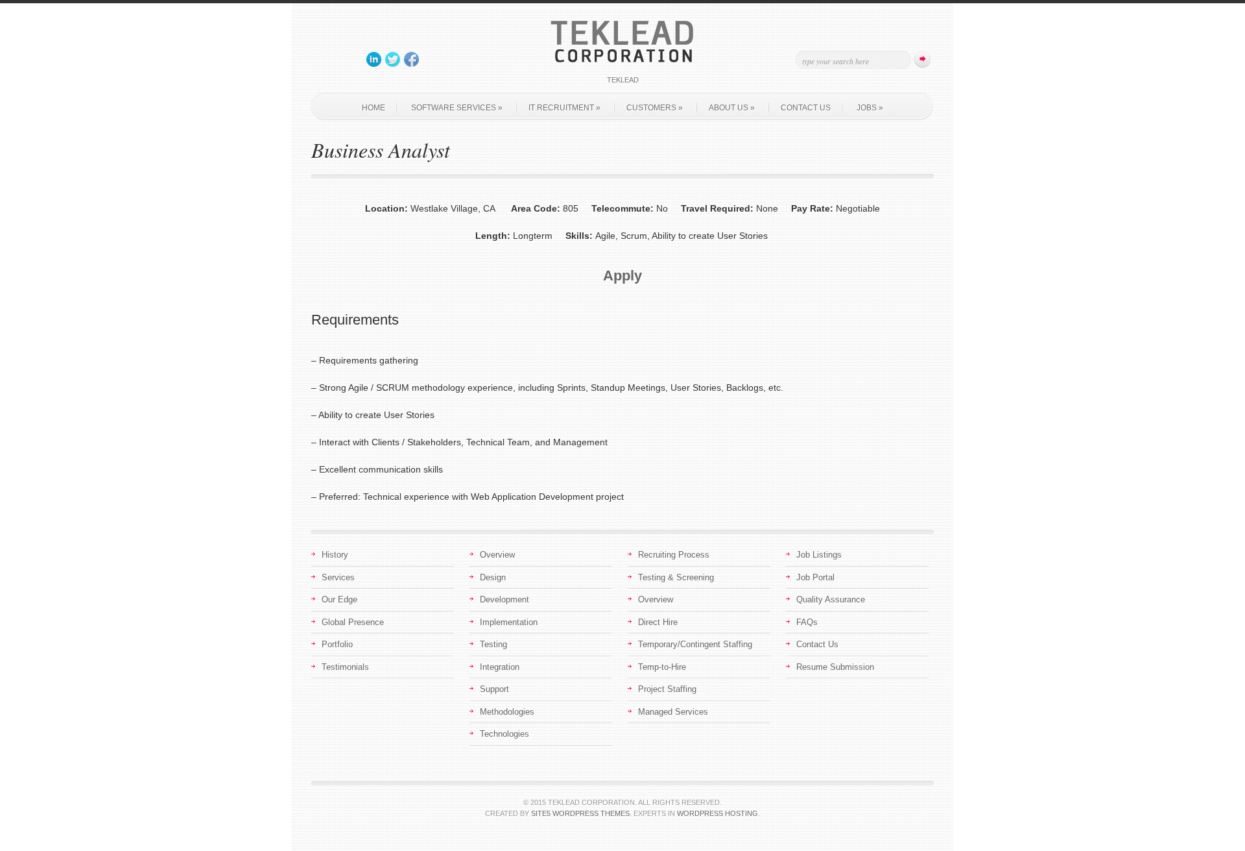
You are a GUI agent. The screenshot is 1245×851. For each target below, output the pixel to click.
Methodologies (507, 712)
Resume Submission (835, 667)
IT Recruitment (564, 107)
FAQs (807, 622)
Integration (499, 667)
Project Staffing (667, 689)
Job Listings (819, 555)
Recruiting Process (673, 555)
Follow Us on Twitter (393, 59)
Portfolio (337, 644)
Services (338, 577)
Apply (622, 275)
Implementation (509, 622)
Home (373, 107)
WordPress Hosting (717, 813)
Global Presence (353, 622)
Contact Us (806, 107)
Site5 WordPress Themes (580, 813)
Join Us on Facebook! (412, 59)
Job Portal (815, 577)
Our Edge (339, 599)
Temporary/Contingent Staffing (695, 644)
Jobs (870, 107)
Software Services (457, 107)
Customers (654, 107)
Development (504, 599)
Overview (497, 555)
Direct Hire (658, 622)
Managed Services (673, 712)
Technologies (504, 734)
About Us (732, 107)
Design (493, 577)
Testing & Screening (676, 577)
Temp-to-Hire (662, 667)
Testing (493, 644)
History (335, 555)
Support (494, 689)
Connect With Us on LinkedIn (374, 59)
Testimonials (345, 667)
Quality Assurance (830, 599)
